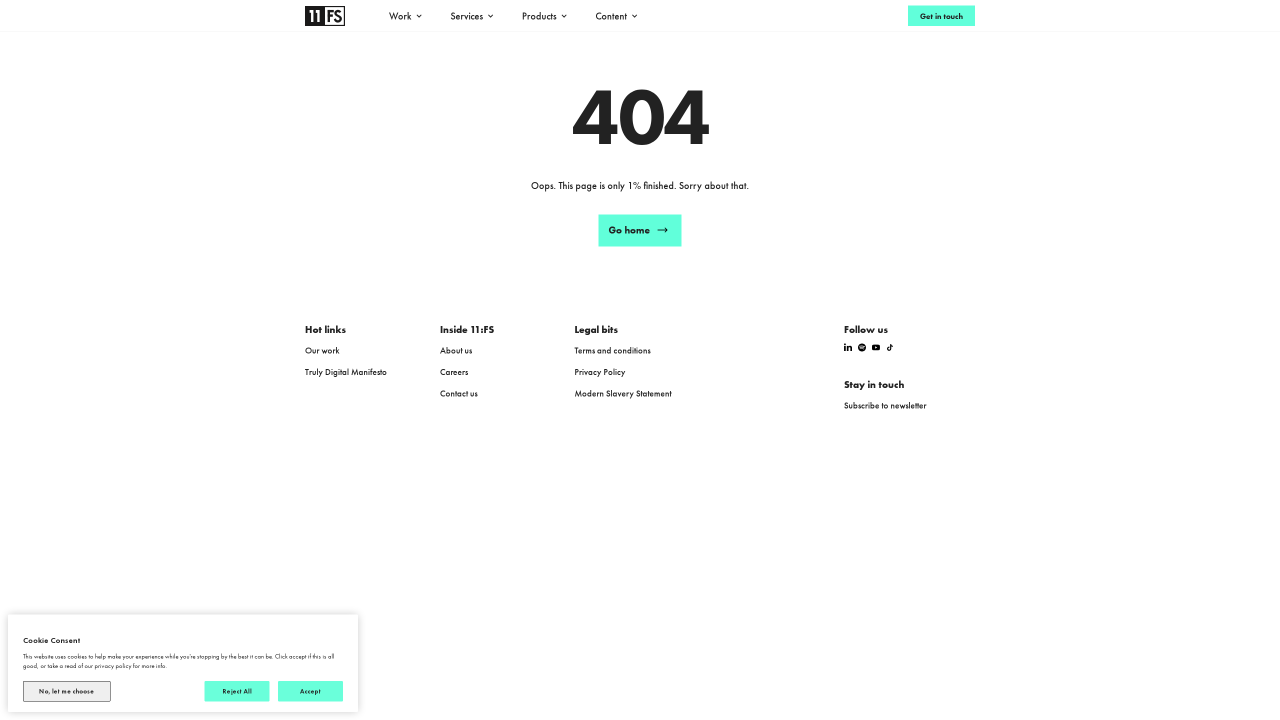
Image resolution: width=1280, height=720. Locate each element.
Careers (454, 372)
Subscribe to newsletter (885, 405)
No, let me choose (66, 691)
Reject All (236, 691)
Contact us (459, 393)
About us (456, 350)
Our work (322, 350)
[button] (408, 16)
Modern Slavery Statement (623, 393)
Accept (311, 691)
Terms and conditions (612, 350)
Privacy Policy (600, 372)
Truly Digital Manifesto (346, 372)
